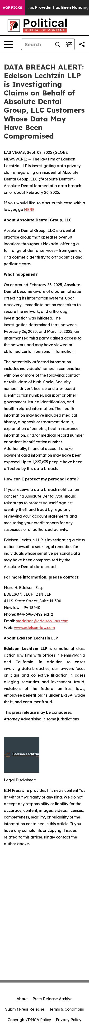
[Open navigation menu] (8, 44)
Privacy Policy (68, 1019)
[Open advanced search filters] (69, 44)
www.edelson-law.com (34, 627)
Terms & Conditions (66, 1009)
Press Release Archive (53, 998)
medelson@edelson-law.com (42, 621)
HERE (29, 209)
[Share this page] (82, 44)
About (22, 998)
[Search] (57, 44)
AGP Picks (12, 7)
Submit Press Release (24, 1009)
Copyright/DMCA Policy (29, 1019)
